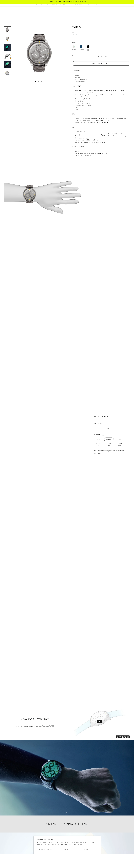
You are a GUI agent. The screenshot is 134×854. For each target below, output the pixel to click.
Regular (108, 440)
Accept (66, 849)
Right (108, 428)
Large (120, 440)
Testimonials (76, 4)
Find (87, 4)
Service (63, 4)
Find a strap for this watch (83, 155)
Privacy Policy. (77, 844)
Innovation (52, 4)
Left (98, 428)
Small (98, 440)
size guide (97, 453)
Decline (86, 849)
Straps (95, 4)
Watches (40, 4)
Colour (75, 42)
